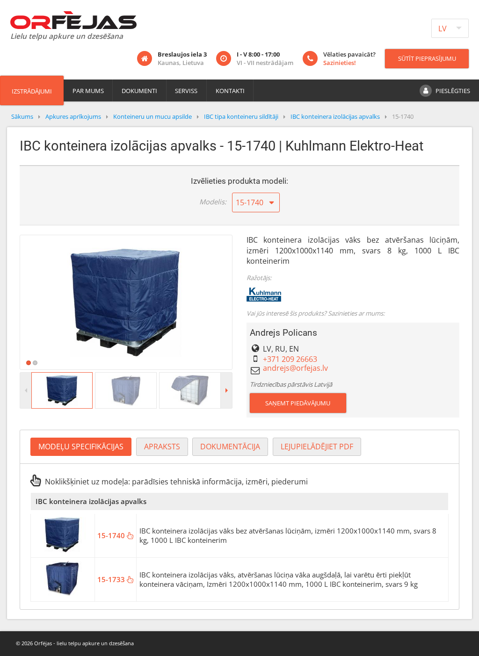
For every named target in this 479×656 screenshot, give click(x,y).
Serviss (186, 91)
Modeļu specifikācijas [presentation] (80, 446)
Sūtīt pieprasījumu (427, 58)
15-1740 (112, 535)
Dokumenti (139, 91)
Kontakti (230, 91)
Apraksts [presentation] (162, 446)
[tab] (80, 447)
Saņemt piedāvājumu (297, 403)
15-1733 (112, 579)
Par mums (88, 91)
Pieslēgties (452, 91)
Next (246, 302)
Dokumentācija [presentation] (230, 446)
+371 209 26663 (290, 359)
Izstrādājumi (32, 91)
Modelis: (212, 201)
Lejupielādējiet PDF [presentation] (317, 446)
